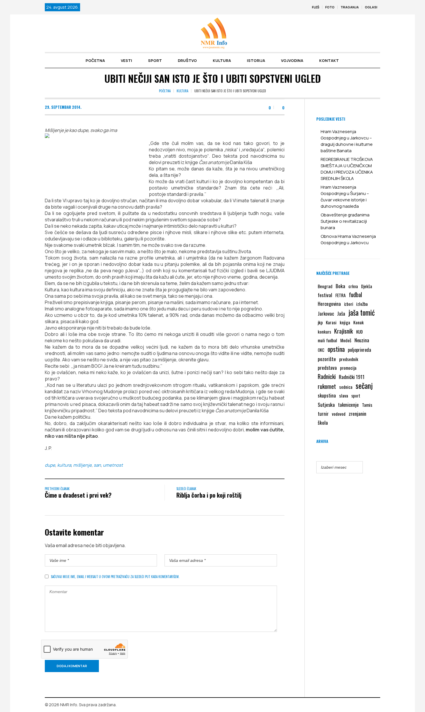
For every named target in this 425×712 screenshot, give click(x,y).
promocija (348, 368)
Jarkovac (326, 313)
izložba (362, 303)
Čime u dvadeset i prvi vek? (78, 494)
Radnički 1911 (352, 376)
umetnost (113, 465)
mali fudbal (327, 340)
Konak (358, 322)
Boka (340, 286)
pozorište (327, 359)
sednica (345, 387)
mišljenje (82, 465)
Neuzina (361, 340)
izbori (348, 304)
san (97, 465)
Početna (165, 91)
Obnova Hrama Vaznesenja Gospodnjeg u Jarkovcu (348, 239)
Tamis (367, 404)
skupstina (327, 395)
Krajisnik (343, 331)
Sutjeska (326, 404)
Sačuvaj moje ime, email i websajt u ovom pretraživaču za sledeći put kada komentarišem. (115, 576)
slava (343, 395)
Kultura (182, 91)
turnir (323, 413)
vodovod (338, 414)
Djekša (366, 286)
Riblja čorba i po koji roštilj (208, 494)
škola (323, 422)
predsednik (348, 359)
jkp (320, 322)
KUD (359, 331)
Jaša (341, 313)
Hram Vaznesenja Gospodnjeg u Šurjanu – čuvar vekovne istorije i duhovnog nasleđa (345, 196)
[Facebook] (367, 705)
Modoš (345, 340)
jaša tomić (361, 312)
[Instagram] (375, 705)
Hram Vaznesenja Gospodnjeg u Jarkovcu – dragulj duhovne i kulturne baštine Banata (347, 141)
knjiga (345, 322)
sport (355, 396)
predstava (327, 367)
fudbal (355, 294)
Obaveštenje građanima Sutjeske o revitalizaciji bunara (345, 221)
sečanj (364, 385)
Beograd (325, 286)
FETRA (340, 295)
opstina (336, 349)
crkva (353, 286)
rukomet (327, 386)
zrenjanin (357, 413)
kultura (64, 465)
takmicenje (348, 404)
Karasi (331, 322)
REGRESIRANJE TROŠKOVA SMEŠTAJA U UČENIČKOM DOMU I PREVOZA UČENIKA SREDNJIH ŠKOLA (347, 168)
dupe (50, 465)
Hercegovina (329, 303)
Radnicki (327, 376)
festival (325, 295)
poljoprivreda (359, 349)
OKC (321, 350)
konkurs (324, 331)
